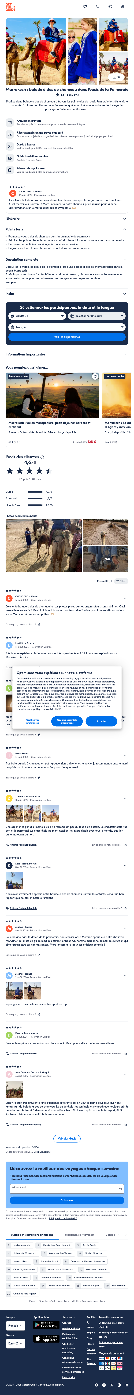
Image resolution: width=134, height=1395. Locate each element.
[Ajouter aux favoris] (95, 376)
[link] (52, 409)
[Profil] (122, 7)
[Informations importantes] (124, 354)
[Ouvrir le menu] (125, 598)
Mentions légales (71, 1328)
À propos (90, 1325)
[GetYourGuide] (10, 7)
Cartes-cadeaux (91, 1351)
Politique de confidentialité (63, 1218)
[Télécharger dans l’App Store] (46, 1339)
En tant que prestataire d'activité (111, 1325)
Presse (90, 1343)
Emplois (91, 1332)
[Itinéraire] (124, 219)
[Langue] (110, 6)
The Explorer (91, 1361)
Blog (89, 1338)
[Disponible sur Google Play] (46, 1325)
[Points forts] (124, 229)
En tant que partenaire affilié (111, 1344)
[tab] (32, 1235)
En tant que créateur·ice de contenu (113, 1334)
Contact (66, 1322)
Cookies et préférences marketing (68, 1348)
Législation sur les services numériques (73, 1369)
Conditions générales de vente (72, 1360)
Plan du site (68, 1377)
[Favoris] (85, 7)
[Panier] (97, 7)
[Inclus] (124, 294)
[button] (67, 95)
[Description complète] (124, 260)
